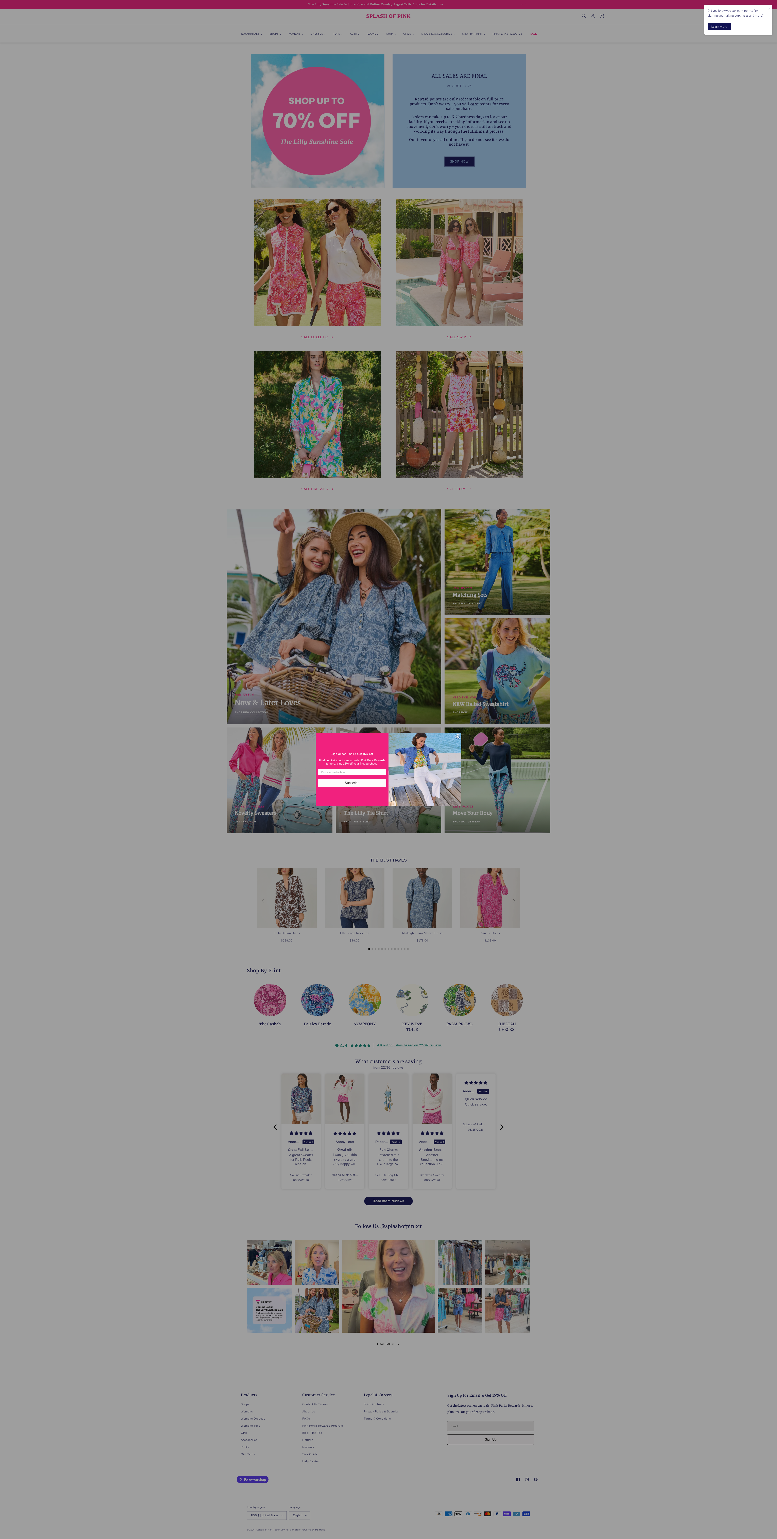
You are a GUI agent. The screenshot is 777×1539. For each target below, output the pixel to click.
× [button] (769, 8)
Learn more (719, 26)
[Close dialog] (458, 737)
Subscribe (352, 783)
